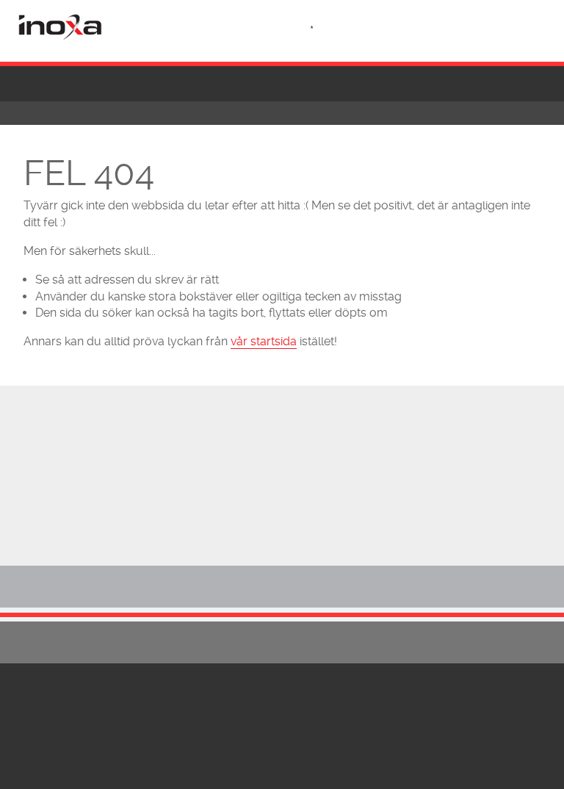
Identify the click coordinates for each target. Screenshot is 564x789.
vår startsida (264, 341)
